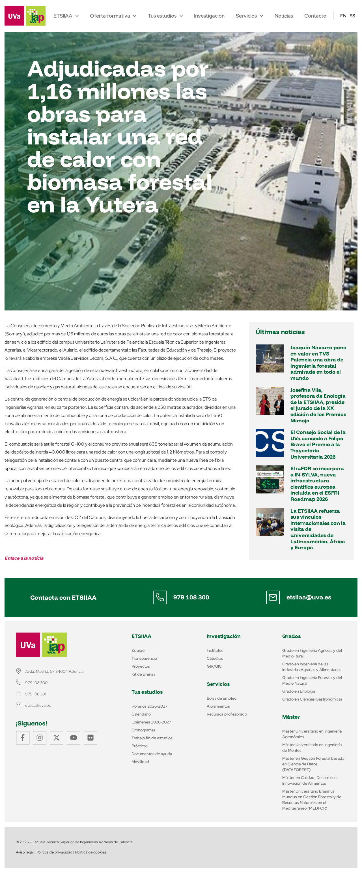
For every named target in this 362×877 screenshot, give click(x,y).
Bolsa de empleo (221, 698)
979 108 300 (191, 597)
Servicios (246, 16)
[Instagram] (39, 737)
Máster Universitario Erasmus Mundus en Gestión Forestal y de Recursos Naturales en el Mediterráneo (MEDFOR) (311, 800)
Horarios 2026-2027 (149, 706)
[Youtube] (73, 737)
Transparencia (144, 658)
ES (352, 16)
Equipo (138, 650)
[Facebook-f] (22, 737)
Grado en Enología (298, 691)
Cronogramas (144, 730)
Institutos (215, 650)
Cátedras (215, 658)
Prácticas (140, 745)
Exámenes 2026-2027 (151, 722)
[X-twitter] (56, 737)
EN (343, 16)
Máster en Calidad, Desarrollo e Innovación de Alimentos (310, 780)
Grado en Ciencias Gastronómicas (312, 699)
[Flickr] (90, 737)
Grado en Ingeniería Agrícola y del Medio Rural (312, 653)
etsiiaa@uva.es (308, 597)
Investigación (209, 16)
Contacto (315, 16)
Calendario (141, 714)
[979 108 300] (160, 597)
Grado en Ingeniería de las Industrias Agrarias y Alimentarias (311, 666)
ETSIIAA (62, 16)
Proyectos (141, 666)
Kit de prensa (143, 674)
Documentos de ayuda (152, 753)
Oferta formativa (110, 16)
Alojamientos (218, 706)
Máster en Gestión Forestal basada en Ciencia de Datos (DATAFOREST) (313, 764)
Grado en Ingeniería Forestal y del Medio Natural (312, 680)
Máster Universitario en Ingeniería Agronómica (312, 734)
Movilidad (140, 761)
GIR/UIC (214, 666)
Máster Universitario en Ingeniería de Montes (312, 747)
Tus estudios (162, 16)
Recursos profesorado (227, 714)
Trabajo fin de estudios (152, 737)
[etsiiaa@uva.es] (273, 597)
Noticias (284, 16)
